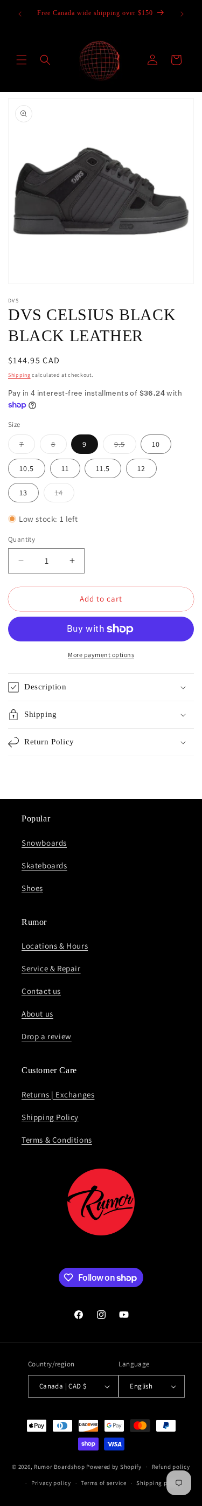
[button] (21, 60)
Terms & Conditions (57, 1140)
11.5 (103, 468)
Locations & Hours (55, 946)
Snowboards (44, 843)
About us (37, 1013)
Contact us (41, 991)
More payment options (101, 655)
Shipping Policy (50, 1117)
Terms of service (103, 1483)
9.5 (125, 446)
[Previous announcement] (20, 14)
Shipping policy (158, 1483)
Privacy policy (51, 1483)
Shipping (19, 374)
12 (141, 468)
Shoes (32, 888)
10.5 (26, 468)
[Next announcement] (182, 14)
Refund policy (171, 1466)
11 (65, 468)
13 (23, 493)
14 (64, 494)
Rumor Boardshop (59, 1466)
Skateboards (44, 865)
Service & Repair (51, 968)
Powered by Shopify (114, 1466)
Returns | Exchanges (58, 1094)
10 (156, 444)
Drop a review (47, 1036)
